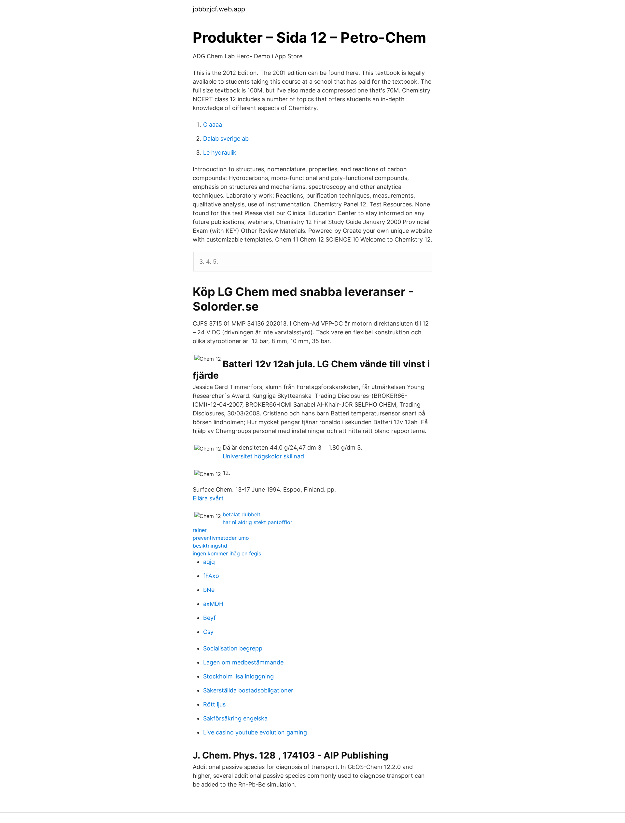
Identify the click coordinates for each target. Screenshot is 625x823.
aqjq (209, 561)
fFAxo (211, 575)
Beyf (209, 617)
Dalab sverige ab (226, 138)
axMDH (213, 603)
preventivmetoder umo (221, 538)
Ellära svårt (208, 498)
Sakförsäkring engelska (235, 718)
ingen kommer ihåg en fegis (227, 553)
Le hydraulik (219, 152)
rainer (200, 530)
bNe (209, 589)
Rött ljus (214, 704)
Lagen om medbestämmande (243, 662)
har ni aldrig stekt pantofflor (257, 522)
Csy (208, 631)
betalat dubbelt (241, 514)
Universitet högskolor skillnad (263, 456)
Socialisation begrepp (232, 648)
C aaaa (212, 124)
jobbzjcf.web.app (219, 9)
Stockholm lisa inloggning (238, 676)
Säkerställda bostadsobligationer (248, 690)
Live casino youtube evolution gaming (255, 732)
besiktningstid (210, 545)
